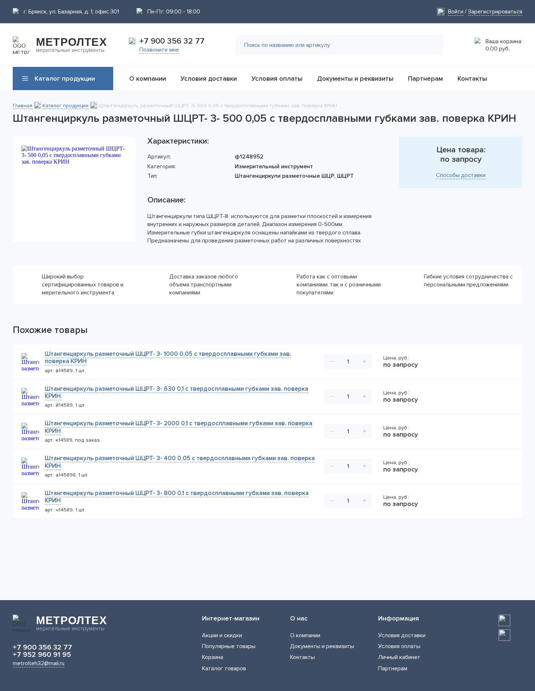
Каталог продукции (65, 106)
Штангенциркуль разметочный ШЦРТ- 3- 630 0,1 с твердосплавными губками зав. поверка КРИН (176, 392)
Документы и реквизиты (322, 646)
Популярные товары (228, 646)
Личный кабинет (399, 657)
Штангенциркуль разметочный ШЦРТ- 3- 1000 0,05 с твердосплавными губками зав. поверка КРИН (168, 357)
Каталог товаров (224, 668)
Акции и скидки (222, 635)
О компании (305, 635)
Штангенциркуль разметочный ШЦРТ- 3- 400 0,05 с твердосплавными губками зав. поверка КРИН (180, 461)
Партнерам (392, 668)
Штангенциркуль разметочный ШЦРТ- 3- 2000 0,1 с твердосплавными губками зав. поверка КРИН (178, 426)
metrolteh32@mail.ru (38, 663)
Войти (455, 11)
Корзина (212, 657)
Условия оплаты (399, 646)
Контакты (302, 657)
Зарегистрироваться (495, 11)
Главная (22, 106)
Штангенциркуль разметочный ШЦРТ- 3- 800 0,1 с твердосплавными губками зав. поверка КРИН (177, 496)
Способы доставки (461, 175)
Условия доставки (401, 635)
